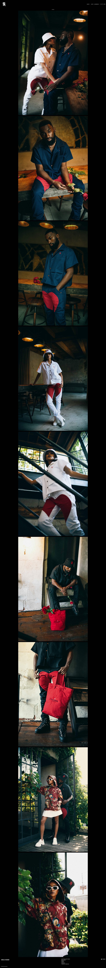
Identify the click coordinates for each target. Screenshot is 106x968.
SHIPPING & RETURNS (65, 959)
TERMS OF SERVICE (65, 964)
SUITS (92, 4)
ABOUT (62, 961)
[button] (102, 4)
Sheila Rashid (5, 966)
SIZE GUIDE (63, 960)
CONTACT (63, 963)
